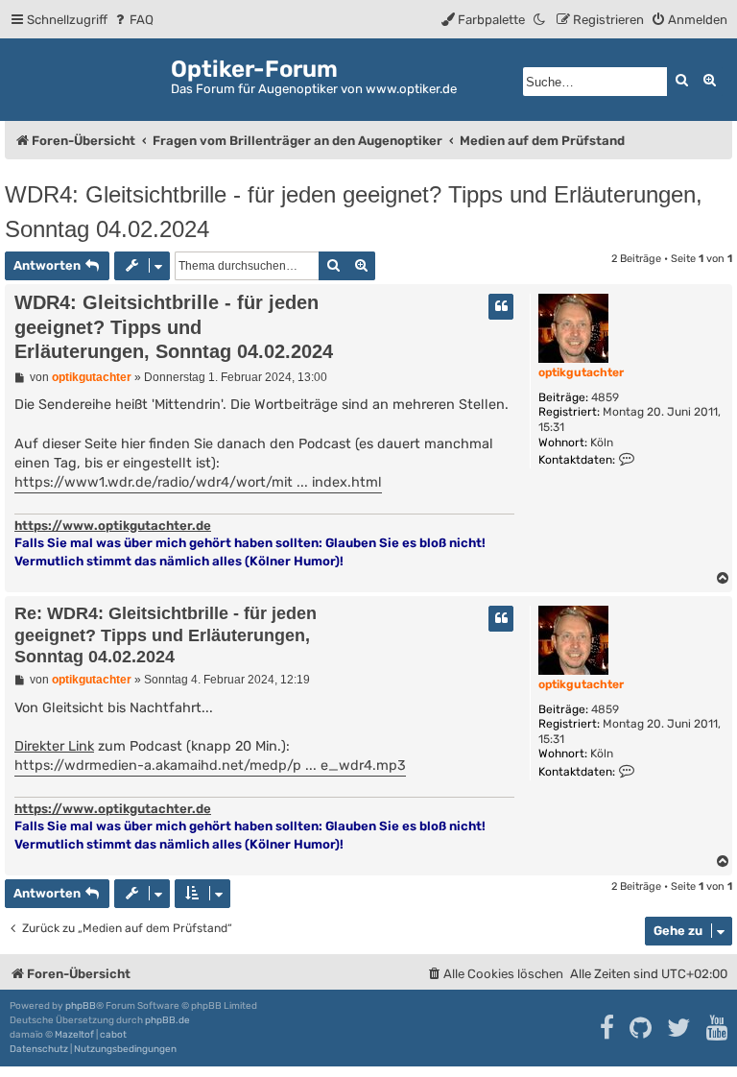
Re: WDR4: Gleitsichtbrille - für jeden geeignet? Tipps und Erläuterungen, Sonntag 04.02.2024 (165, 635)
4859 (605, 397)
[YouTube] (718, 1028)
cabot (113, 1035)
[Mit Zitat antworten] (500, 307)
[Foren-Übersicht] (88, 76)
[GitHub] (641, 1028)
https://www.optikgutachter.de (112, 525)
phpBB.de (167, 1020)
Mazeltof (74, 1035)
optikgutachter (581, 372)
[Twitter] (680, 1028)
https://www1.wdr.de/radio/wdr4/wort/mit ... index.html (198, 482)
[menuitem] (133, 20)
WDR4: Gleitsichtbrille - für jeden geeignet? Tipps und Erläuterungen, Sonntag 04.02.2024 (353, 211)
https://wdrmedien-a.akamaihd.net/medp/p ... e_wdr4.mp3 (210, 765)
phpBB (80, 1006)
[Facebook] (608, 1028)
